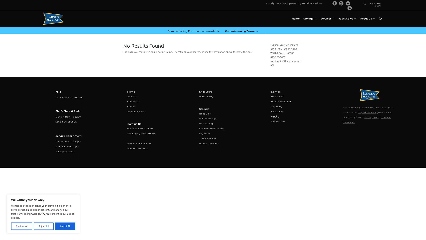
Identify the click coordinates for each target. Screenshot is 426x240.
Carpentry (276, 106)
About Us (366, 18)
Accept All (65, 226)
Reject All (43, 226)
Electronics (277, 111)
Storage (308, 18)
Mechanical (277, 96)
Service (276, 91)
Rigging (275, 116)
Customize (22, 226)
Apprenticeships (136, 111)
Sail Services (278, 121)
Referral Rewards (209, 143)
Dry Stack (204, 133)
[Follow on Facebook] (334, 3)
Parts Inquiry (206, 96)
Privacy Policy (371, 117)
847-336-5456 (277, 57)
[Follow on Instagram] (341, 3)
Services (325, 18)
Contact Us (133, 101)
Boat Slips (205, 113)
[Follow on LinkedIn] (349, 8)
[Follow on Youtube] (348, 3)
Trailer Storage (207, 138)
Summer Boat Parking (211, 128)
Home (296, 18)
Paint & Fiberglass (281, 101)
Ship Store (206, 91)
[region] (43, 213)
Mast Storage (206, 123)
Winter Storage (207, 118)
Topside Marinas (367, 112)
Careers (131, 106)
